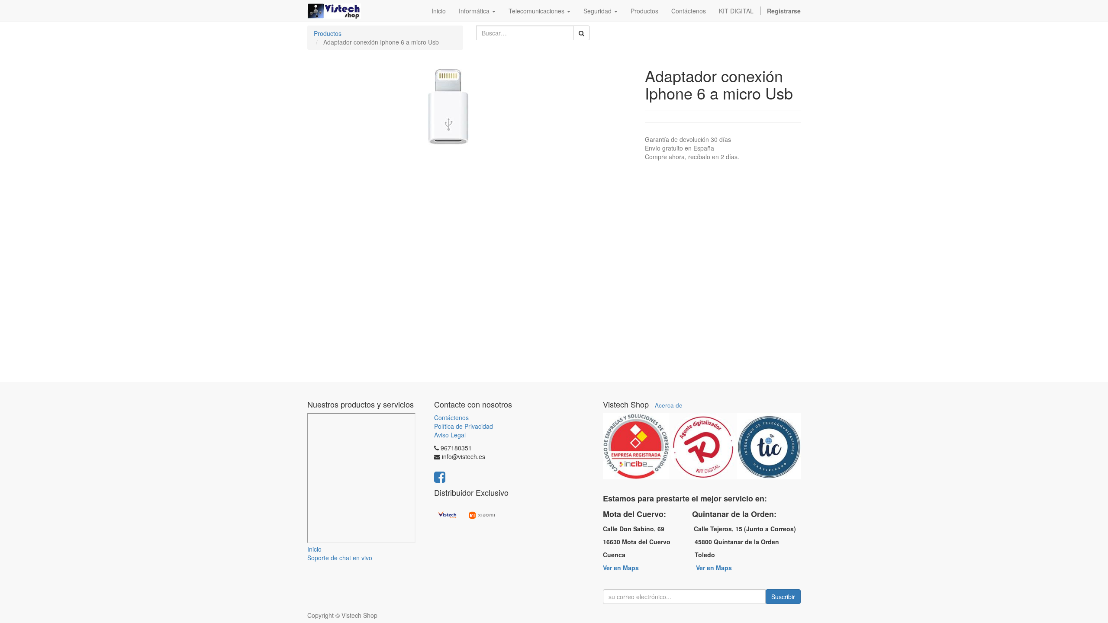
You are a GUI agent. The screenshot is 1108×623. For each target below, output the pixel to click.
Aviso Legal (450, 434)
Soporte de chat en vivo (339, 557)
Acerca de (669, 405)
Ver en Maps (621, 567)
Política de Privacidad (463, 426)
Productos (327, 33)
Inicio (314, 549)
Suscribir (783, 596)
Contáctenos (451, 417)
